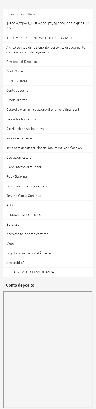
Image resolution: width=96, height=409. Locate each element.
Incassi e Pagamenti (20, 138)
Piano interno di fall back (24, 167)
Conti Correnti (16, 71)
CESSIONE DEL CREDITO (23, 215)
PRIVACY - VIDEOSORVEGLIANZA (30, 272)
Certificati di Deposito (21, 61)
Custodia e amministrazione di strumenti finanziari (42, 109)
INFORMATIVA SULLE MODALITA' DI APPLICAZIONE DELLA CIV (48, 26)
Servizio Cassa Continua (23, 195)
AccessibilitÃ (15, 262)
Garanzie (12, 224)
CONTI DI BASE (17, 81)
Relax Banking (16, 176)
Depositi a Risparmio (21, 119)
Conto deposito (17, 90)
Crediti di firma (16, 100)
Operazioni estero (18, 157)
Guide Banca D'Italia (20, 14)
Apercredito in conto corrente (27, 234)
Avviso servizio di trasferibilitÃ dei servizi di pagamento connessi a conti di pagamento (45, 50)
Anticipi (11, 205)
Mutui (10, 243)
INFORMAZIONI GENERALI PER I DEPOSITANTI (39, 38)
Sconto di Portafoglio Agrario (27, 186)
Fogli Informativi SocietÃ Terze (28, 253)
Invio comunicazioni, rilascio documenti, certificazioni (44, 148)
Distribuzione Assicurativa (25, 128)
